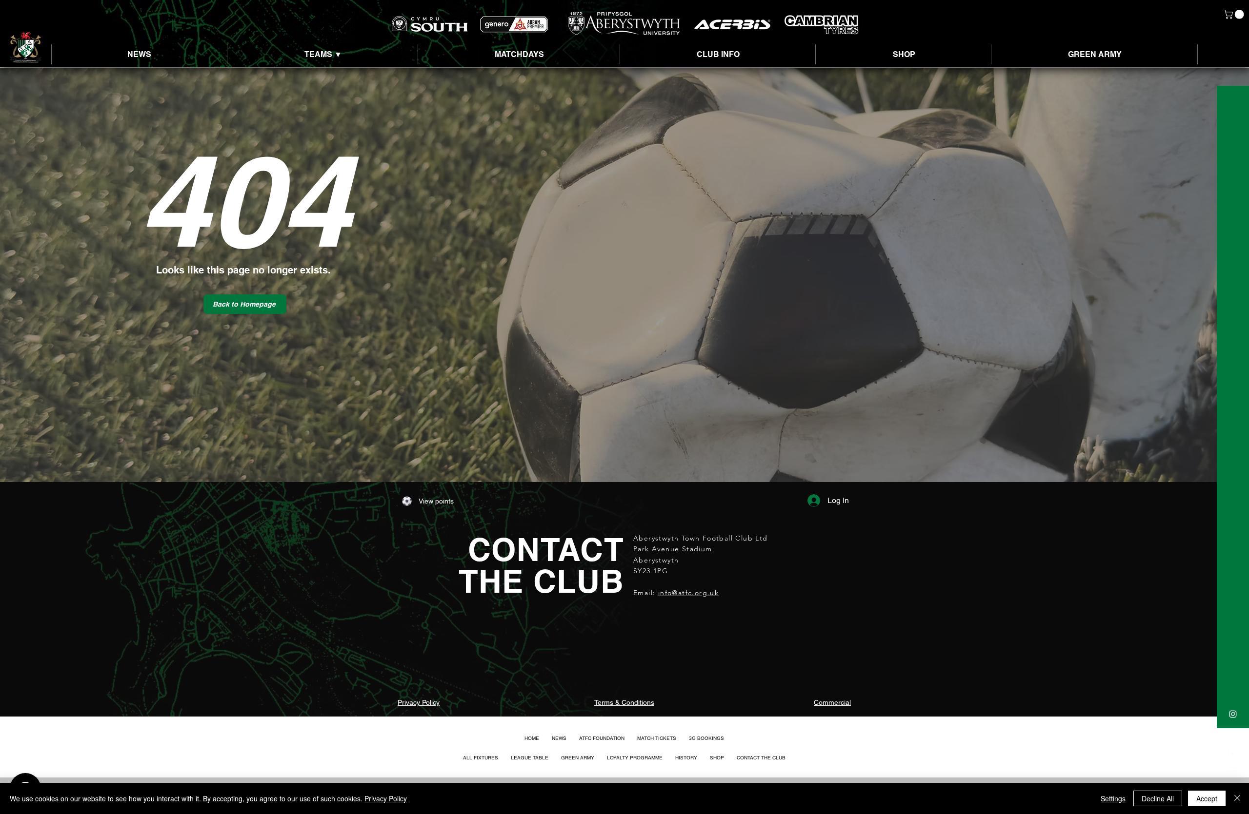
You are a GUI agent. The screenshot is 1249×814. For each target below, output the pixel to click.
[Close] (1237, 798)
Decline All (1158, 798)
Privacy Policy (385, 798)
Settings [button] (1113, 798)
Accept (1206, 798)
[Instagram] (1233, 714)
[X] (1233, 733)
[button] (1235, 14)
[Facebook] (1233, 753)
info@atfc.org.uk (688, 592)
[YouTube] (1233, 772)
